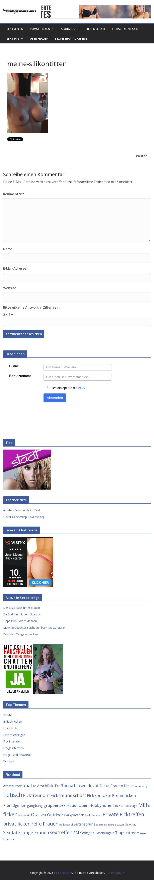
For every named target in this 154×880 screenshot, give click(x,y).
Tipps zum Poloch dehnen (20, 621)
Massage (131, 806)
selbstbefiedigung (105, 824)
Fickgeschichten (13, 748)
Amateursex (12, 786)
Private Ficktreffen (123, 814)
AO (34, 786)
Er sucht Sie (10, 728)
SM (76, 832)
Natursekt (24, 815)
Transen (142, 833)
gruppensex (55, 805)
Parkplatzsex (93, 815)
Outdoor (55, 814)
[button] (52, 29)
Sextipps (12, 38)
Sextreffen (14, 29)
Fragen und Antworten (17, 755)
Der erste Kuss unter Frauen (21, 608)
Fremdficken (124, 795)
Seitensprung (84, 824)
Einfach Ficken (12, 721)
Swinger (87, 832)
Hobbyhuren (100, 805)
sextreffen (61, 832)
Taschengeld (104, 833)
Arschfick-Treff (50, 785)
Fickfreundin (36, 795)
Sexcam (120, 824)
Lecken (119, 805)
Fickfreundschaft (68, 795)
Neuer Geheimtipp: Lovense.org (23, 517)
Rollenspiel (66, 824)
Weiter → (143, 156)
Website (9, 288)
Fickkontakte (99, 795)
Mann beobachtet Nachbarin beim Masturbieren (34, 627)
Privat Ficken (40, 29)
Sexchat (130, 824)
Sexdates (68, 29)
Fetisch (12, 795)
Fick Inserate (96, 29)
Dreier (129, 785)
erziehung (141, 786)
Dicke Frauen (111, 785)
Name (7, 249)
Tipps (120, 832)
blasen (80, 785)
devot (93, 785)
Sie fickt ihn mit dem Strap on (22, 614)
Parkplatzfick (74, 815)
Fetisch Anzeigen (14, 735)
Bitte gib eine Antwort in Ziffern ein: (31, 307)
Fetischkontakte (125, 29)
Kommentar (13, 194)
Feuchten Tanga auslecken (20, 634)
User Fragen (39, 38)
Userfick (8, 839)
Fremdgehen (14, 805)
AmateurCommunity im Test (21, 510)
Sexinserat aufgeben (71, 38)
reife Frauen (45, 823)
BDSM (7, 715)
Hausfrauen (77, 805)
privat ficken (17, 823)
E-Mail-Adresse (14, 268)
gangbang (35, 805)
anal (27, 785)
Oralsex (38, 814)
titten (131, 832)
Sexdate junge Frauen (26, 832)
